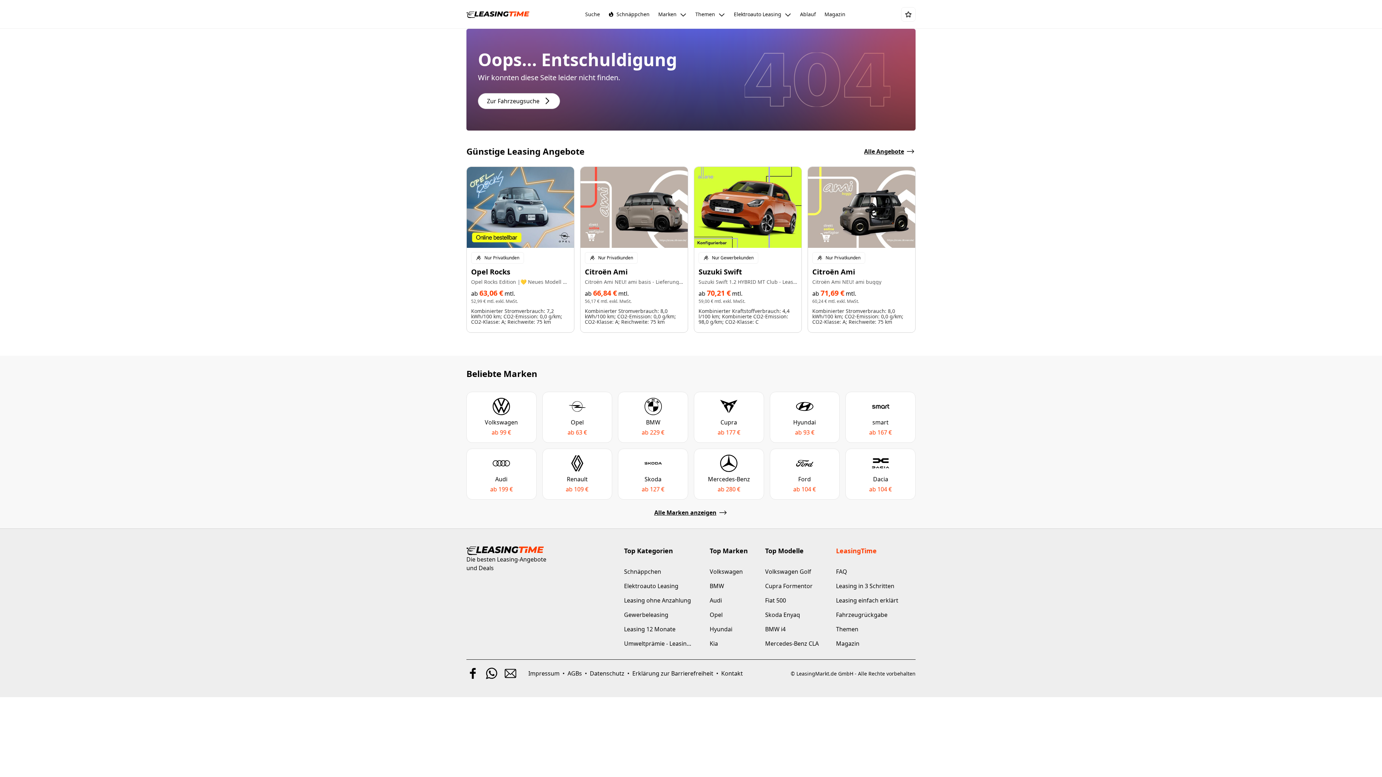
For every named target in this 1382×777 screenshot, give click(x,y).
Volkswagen (726, 572)
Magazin (847, 644)
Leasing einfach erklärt (867, 600)
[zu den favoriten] (908, 14)
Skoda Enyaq (782, 615)
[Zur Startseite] (497, 14)
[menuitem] (592, 14)
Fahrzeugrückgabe (862, 615)
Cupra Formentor (789, 586)
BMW (717, 586)
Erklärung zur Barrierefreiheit (672, 673)
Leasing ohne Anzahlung (657, 600)
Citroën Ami (606, 272)
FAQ (841, 572)
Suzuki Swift (720, 272)
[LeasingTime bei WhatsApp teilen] (491, 673)
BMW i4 (775, 629)
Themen (847, 629)
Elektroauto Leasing (651, 586)
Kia (714, 644)
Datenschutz (607, 673)
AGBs (575, 673)
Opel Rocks (490, 272)
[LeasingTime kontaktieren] (510, 673)
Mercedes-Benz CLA (792, 644)
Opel (716, 615)
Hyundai (721, 629)
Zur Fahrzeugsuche (513, 101)
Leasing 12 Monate (650, 629)
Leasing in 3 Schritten (865, 586)
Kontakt (732, 673)
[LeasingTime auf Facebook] (472, 673)
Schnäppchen (642, 572)
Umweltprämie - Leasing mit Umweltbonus (658, 644)
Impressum (544, 673)
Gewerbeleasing (646, 615)
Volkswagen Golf (788, 572)
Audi (716, 600)
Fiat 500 (775, 600)
